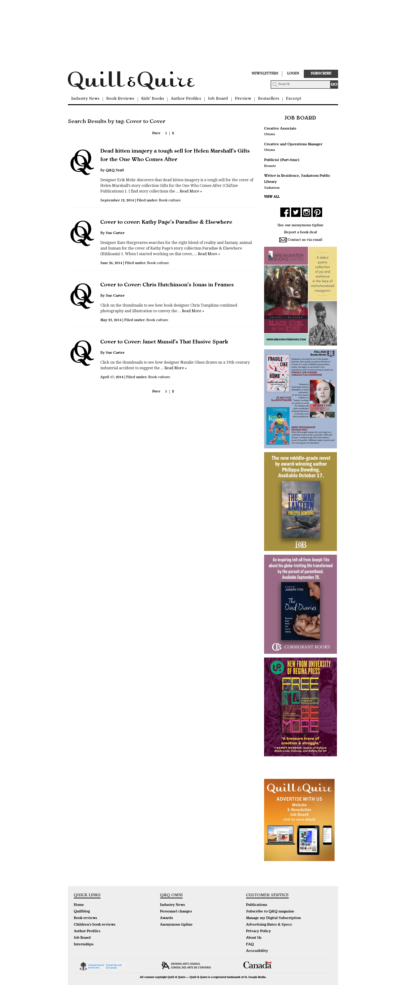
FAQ (250, 945)
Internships (84, 945)
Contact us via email (305, 240)
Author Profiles (186, 99)
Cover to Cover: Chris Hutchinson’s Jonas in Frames (167, 285)
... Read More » (188, 191)
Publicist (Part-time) (281, 160)
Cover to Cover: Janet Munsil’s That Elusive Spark (164, 342)
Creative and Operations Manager (293, 144)
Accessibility (257, 951)
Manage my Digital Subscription (273, 918)
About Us (254, 938)
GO (334, 85)
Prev (156, 133)
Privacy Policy (258, 931)
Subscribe (321, 74)
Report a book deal (300, 233)
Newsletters (265, 74)
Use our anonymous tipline (300, 225)
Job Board (218, 99)
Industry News (85, 99)
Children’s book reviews (94, 925)
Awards (166, 918)
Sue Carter (115, 233)
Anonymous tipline (176, 925)
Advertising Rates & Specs (269, 925)
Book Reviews (120, 99)
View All (272, 197)
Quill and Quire (138, 81)
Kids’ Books (152, 99)
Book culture (170, 201)
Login (293, 74)
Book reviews (85, 918)
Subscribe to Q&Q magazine (270, 912)
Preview (243, 99)
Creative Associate (280, 129)
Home (79, 905)
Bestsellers (268, 99)
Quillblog (82, 912)
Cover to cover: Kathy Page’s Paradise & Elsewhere (166, 222)
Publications (256, 905)
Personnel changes (176, 912)
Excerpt (293, 99)
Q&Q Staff (115, 171)
